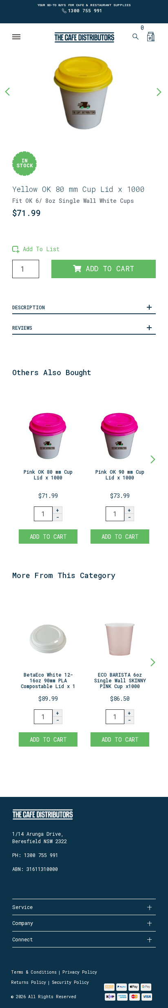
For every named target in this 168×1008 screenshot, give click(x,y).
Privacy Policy (79, 972)
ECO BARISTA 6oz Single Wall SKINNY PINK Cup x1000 (120, 680)
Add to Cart (107, 268)
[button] (36, 249)
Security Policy (70, 982)
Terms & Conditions (34, 972)
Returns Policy (28, 982)
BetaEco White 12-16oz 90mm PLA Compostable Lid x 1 (48, 680)
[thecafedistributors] (84, 36)
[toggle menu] (17, 36)
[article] (48, 467)
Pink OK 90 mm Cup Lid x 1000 (119, 474)
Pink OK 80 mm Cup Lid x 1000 (48, 474)
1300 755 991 (85, 10)
